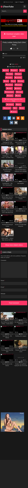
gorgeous (9, 84)
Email (3, 287)
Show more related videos (14, 245)
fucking (21, 81)
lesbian (10, 88)
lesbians (18, 88)
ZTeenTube (8, 6)
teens (19, 104)
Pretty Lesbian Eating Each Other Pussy (14, 100)
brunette (10, 77)
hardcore (19, 84)
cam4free (18, 77)
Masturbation (10, 92)
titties (22, 108)
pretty (18, 95)
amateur (15, 70)
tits (15, 108)
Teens (6, 70)
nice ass (20, 92)
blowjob (19, 74)
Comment (3, 260)
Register (22, 2)
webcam (14, 111)
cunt (14, 81)
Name (3, 280)
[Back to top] (23, 483)
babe (22, 70)
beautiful (10, 74)
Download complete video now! (15, 35)
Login (16, 2)
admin (16, 64)
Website (3, 293)
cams (7, 81)
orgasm (10, 95)
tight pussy (7, 108)
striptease (10, 104)
